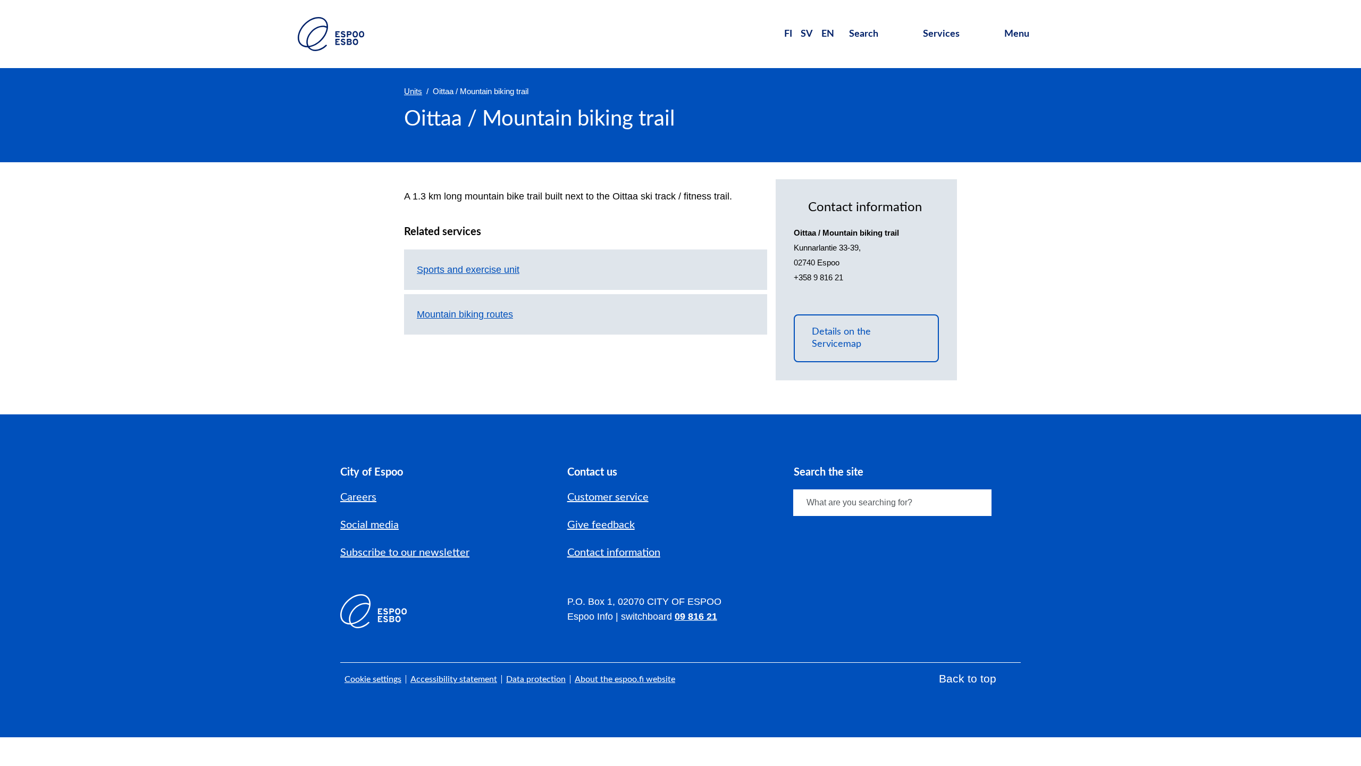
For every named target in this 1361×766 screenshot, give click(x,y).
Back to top (967, 678)
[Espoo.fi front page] (331, 34)
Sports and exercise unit (468, 269)
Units (413, 91)
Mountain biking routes (465, 314)
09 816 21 (696, 616)
